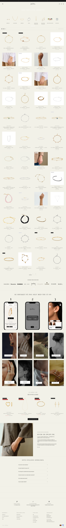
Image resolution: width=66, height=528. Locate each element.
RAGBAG (25, 412)
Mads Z (57, 246)
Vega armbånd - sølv (9, 107)
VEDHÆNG (39, 382)
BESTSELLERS (55, 382)
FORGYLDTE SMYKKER (25, 382)
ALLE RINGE (23, 355)
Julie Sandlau (41, 146)
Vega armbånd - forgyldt (57, 48)
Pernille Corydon (9, 67)
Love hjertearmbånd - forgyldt (41, 247)
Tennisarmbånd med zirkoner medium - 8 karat (57, 248)
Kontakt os (3, 514)
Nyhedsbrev (18, 517)
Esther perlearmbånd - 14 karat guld (41, 148)
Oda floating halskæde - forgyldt (25, 413)
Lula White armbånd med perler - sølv (25, 248)
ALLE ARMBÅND (40, 355)
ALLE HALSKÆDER (56, 355)
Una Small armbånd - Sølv (57, 228)
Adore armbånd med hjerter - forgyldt (41, 188)
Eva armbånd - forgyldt (25, 107)
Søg (33, 514)
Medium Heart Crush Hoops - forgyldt (8, 414)
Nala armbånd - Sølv (9, 247)
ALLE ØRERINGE (8, 355)
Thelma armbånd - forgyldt (9, 68)
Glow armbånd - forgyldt (9, 228)
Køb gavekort (18, 514)
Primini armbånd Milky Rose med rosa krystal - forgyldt (9, 188)
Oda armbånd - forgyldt (41, 413)
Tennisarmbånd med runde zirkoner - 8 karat (9, 269)
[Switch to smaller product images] (3, 29)
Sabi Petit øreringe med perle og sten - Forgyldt (57, 414)
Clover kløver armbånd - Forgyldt (25, 48)
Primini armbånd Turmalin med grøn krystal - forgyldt (9, 127)
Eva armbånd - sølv (57, 107)
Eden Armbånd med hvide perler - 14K (25, 208)
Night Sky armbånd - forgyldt (25, 228)
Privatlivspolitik (35, 520)
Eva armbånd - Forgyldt (25, 68)
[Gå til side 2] (35, 274)
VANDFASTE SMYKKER (9, 382)
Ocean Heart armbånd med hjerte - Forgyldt (41, 208)
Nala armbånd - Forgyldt (41, 48)
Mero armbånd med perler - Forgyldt (9, 48)
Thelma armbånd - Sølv (8, 147)
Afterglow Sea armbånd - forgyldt (41, 269)
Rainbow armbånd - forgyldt (24, 147)
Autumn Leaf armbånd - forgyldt (25, 268)
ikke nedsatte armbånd (12, 7)
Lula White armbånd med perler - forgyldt (57, 148)
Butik (7, 7)
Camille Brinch (8, 412)
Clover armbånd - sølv (57, 68)
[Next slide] (34, 26)
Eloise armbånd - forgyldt (41, 107)
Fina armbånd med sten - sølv (25, 187)
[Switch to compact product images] (4, 29)
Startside (3, 7)
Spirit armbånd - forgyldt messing (41, 228)
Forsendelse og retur (36, 517)
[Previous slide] (32, 26)
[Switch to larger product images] (1, 29)
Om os (3, 517)
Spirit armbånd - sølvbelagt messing (57, 188)
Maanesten (25, 106)
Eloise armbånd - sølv (41, 68)
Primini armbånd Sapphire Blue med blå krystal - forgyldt (57, 127)
